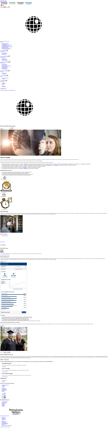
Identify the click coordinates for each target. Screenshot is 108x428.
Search (1, 128)
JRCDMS (57, 165)
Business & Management (5, 45)
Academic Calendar (3, 90)
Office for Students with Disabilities (7, 425)
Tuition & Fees (4, 366)
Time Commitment (4, 53)
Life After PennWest (4, 376)
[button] (3, 7)
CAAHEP (48, 165)
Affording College (2, 57)
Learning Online (2, 51)
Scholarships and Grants (5, 60)
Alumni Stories (4, 73)
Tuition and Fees (4, 59)
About (1, 76)
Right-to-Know (4, 422)
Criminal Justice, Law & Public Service (7, 46)
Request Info (3, 83)
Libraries (14, 90)
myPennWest (4, 86)
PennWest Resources (3, 88)
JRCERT (25, 164)
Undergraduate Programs (5, 43)
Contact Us (3, 78)
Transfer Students (4, 68)
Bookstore (3, 406)
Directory (12, 90)
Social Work (3, 385)
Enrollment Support (4, 64)
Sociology (3, 386)
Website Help (4, 419)
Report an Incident (4, 421)
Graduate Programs (4, 44)
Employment (3, 404)
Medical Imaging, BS (5, 235)
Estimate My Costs (4, 58)
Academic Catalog (8, 90)
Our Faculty (3, 54)
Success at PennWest (5, 371)
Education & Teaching (5, 47)
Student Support (4, 390)
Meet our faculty (2, 241)
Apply (3, 84)
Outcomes (1, 71)
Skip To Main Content (3, 0)
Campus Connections (5, 66)
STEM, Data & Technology (5, 48)
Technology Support (4, 67)
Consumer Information (5, 423)
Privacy (3, 424)
